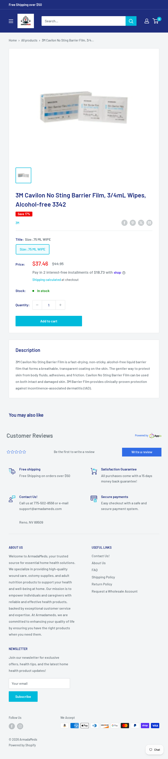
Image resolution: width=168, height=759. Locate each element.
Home (13, 40)
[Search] (131, 21)
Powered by (141, 435)
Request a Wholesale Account (115, 591)
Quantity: (23, 305)
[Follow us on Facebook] (12, 726)
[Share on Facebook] (124, 222)
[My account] (147, 21)
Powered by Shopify (22, 745)
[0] (155, 21)
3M (17, 223)
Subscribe (23, 696)
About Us (99, 563)
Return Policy (102, 584)
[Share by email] (149, 222)
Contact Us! (101, 556)
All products (29, 40)
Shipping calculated (46, 280)
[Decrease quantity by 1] (37, 304)
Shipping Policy (103, 577)
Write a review (141, 452)
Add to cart (48, 321)
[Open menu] (11, 21)
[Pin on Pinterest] (133, 222)
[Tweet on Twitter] (141, 222)
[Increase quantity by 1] (60, 304)
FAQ (95, 570)
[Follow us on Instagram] (20, 726)
